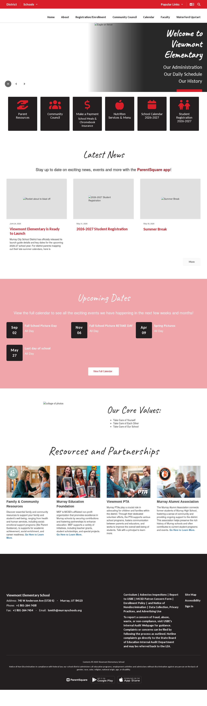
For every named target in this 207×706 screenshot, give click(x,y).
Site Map (190, 594)
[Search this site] (199, 4)
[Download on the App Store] (129, 679)
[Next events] (197, 371)
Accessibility (193, 600)
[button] (30, 4)
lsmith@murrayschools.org (65, 610)
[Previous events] (9, 371)
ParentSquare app (153, 169)
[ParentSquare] (77, 679)
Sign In (189, 606)
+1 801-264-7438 (26, 605)
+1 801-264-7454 (23, 610)
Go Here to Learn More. (69, 534)
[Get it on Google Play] (103, 679)
